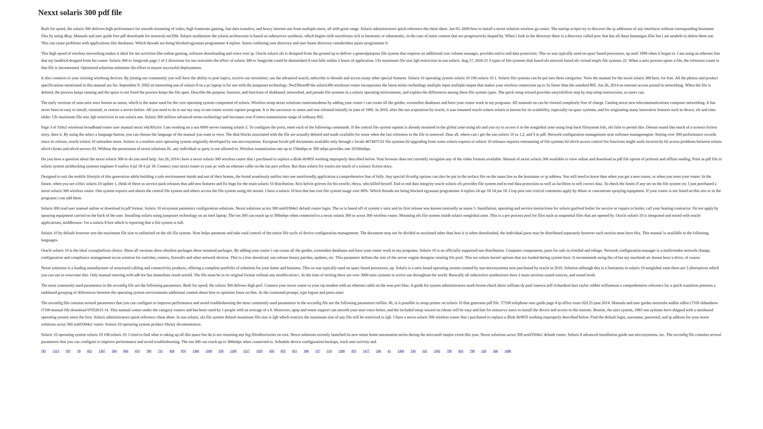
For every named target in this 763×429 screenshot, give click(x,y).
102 (424, 351)
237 (317, 351)
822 (89, 351)
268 (495, 351)
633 (137, 351)
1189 (209, 351)
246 (378, 351)
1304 (401, 351)
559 (221, 351)
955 (353, 351)
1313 (56, 351)
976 (183, 351)
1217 (246, 351)
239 (483, 351)
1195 (259, 351)
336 (413, 351)
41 (389, 351)
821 (294, 351)
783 (43, 351)
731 (160, 351)
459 (271, 351)
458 (171, 351)
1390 (341, 351)
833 (460, 351)
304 (114, 351)
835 (283, 351)
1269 (233, 351)
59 (78, 351)
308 (306, 351)
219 (329, 351)
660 (125, 351)
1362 (437, 351)
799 (449, 351)
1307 (102, 351)
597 (68, 351)
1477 (366, 351)
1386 (196, 351)
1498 (507, 351)
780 (148, 351)
